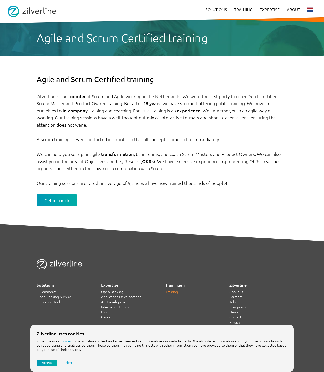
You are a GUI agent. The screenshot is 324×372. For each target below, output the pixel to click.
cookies (66, 341)
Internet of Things (115, 307)
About (293, 9)
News (233, 312)
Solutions (216, 9)
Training (243, 9)
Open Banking (112, 292)
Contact (235, 317)
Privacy (234, 322)
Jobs (233, 302)
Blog (104, 312)
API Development (115, 302)
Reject (67, 362)
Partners (235, 297)
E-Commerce (47, 292)
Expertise (270, 9)
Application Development (121, 297)
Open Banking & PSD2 (54, 297)
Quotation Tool (48, 302)
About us (236, 292)
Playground (238, 307)
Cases (105, 317)
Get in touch (56, 200)
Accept (47, 362)
